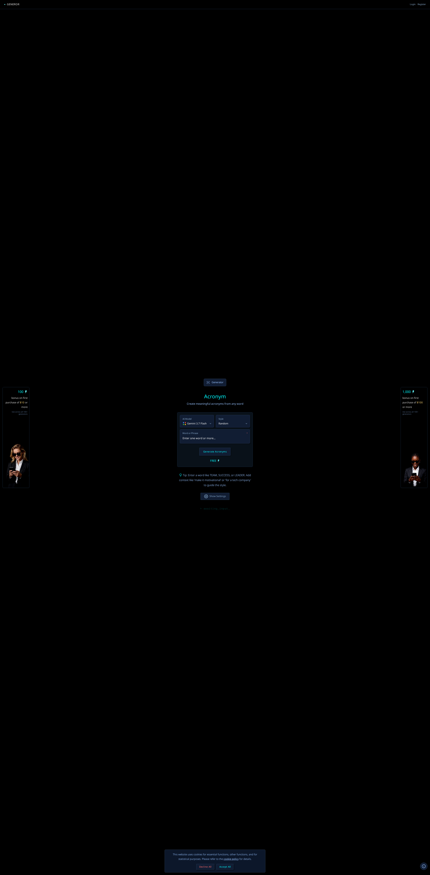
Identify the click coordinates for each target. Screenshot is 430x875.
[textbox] (215, 436)
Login (413, 4)
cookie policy (231, 859)
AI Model (187, 419)
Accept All (225, 867)
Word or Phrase (215, 433)
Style (221, 419)
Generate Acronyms (215, 451)
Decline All (205, 867)
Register (422, 4)
